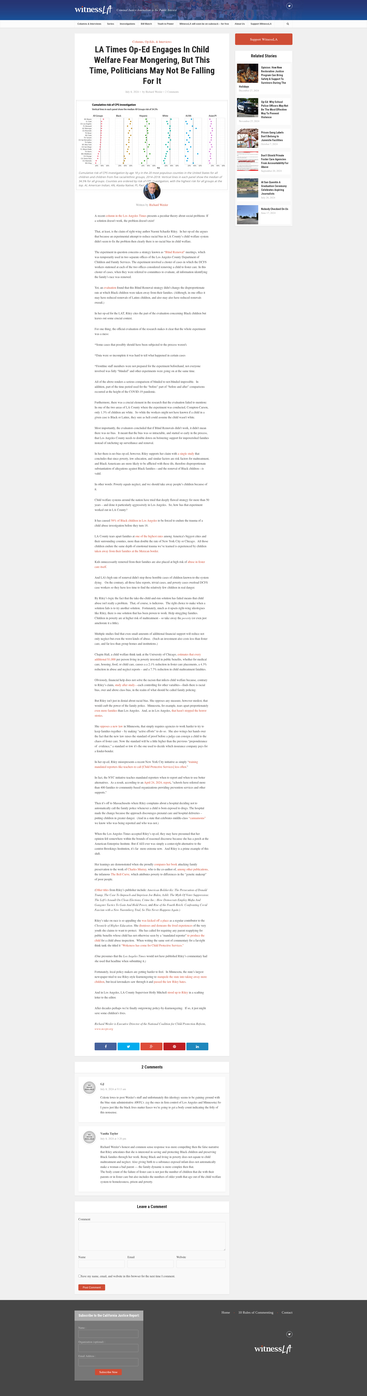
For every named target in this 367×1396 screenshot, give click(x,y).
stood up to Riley (177, 992)
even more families (106, 710)
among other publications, (193, 869)
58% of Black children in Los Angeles (134, 520)
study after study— (126, 685)
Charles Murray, (137, 869)
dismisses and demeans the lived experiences (165, 925)
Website (181, 1257)
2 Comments (172, 92)
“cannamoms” (197, 818)
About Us (240, 24)
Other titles (102, 890)
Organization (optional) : (91, 1342)
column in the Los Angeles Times (126, 216)
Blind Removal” (175, 252)
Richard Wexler (154, 92)
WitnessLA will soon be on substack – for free (204, 24)
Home (226, 1312)
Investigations (127, 24)
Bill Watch (146, 24)
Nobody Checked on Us (274, 209)
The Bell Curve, (120, 874)
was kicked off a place (155, 920)
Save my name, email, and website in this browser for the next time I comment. (128, 1276)
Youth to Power (166, 24)
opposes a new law (111, 726)
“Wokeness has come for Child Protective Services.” (152, 945)
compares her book (165, 864)
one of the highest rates (149, 536)
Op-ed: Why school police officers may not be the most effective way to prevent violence (274, 109)
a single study (186, 453)
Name (82, 1257)
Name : (82, 1327)
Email (131, 1257)
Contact (287, 1312)
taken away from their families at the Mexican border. (127, 551)
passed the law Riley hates (170, 982)
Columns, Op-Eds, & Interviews (151, 42)
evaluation (109, 287)
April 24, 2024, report (157, 782)
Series (110, 24)
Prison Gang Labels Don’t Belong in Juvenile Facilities (272, 136)
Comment (84, 1219)
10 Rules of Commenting (255, 1312)
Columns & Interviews (89, 24)
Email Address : (87, 1356)
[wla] (94, 10)
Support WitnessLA (261, 24)
